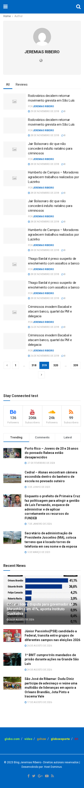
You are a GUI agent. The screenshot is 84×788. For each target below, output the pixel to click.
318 (34, 365)
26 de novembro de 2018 (44, 327)
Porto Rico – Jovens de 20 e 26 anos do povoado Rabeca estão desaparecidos (51, 453)
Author (18, 16)
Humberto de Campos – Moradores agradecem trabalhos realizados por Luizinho (53, 177)
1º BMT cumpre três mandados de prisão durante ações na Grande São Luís (52, 659)
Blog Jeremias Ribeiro (27, 762)
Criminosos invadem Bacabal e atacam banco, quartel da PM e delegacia (50, 311)
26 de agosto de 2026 (21, 619)
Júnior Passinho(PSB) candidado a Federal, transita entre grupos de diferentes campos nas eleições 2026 (52, 635)
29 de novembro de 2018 (44, 111)
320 (55, 365)
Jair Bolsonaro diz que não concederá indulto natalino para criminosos (50, 148)
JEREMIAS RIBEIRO (43, 106)
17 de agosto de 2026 (39, 702)
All (8, 84)
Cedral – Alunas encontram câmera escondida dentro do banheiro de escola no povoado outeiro (51, 477)
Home (7, 16)
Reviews (22, 84)
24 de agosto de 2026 (39, 669)
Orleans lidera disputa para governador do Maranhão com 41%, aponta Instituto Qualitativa (40, 609)
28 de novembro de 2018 (44, 135)
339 (75, 365)
